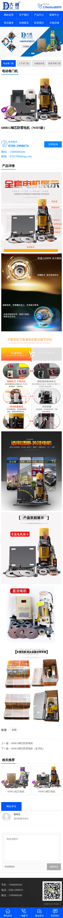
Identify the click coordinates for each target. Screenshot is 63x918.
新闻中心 (54, 15)
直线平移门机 (54, 63)
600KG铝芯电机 (16, 791)
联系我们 (39, 22)
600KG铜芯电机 (46, 791)
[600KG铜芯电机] (46, 777)
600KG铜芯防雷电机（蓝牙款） (28, 748)
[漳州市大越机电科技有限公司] (15, 5)
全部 (14, 730)
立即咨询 (53, 144)
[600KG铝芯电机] (16, 777)
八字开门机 (24, 63)
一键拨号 (23, 915)
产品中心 (39, 15)
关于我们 (24, 15)
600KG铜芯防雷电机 (22, 743)
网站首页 (9, 15)
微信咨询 (39, 915)
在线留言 (24, 22)
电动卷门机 (8, 63)
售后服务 (9, 22)
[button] (29, 53)
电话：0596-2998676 (12, 890)
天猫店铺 (54, 22)
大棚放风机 (39, 63)
